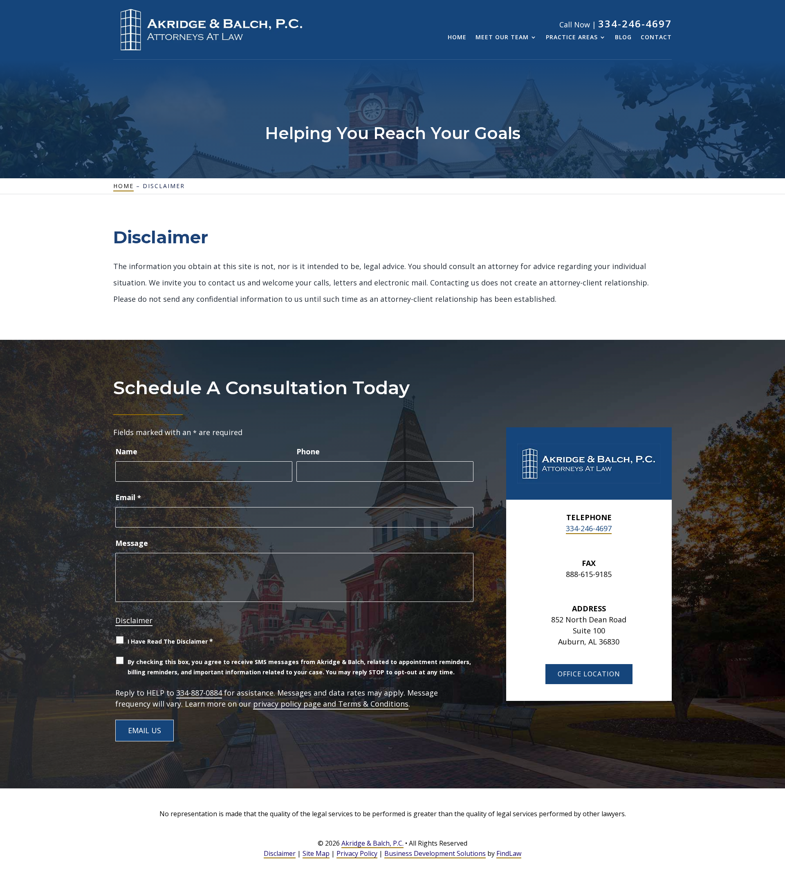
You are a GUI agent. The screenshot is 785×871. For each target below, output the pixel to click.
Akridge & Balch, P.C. (372, 843)
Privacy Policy (356, 853)
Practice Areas (572, 37)
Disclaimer (134, 620)
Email (128, 497)
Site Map (316, 853)
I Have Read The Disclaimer (170, 641)
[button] (777, 812)
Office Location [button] (589, 673)
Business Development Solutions (435, 853)
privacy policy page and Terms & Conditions (330, 704)
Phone (308, 451)
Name (126, 451)
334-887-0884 (199, 693)
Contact (656, 37)
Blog (623, 37)
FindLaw (508, 853)
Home (457, 37)
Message (131, 543)
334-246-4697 (635, 23)
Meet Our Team (502, 37)
